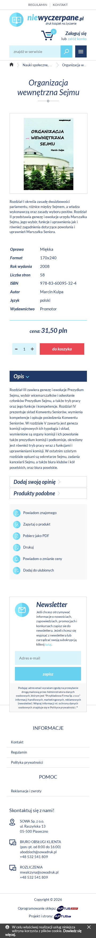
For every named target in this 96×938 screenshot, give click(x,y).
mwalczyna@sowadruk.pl (39, 872)
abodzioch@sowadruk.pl (38, 852)
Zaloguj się (76, 33)
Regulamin (37, 5)
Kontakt (60, 5)
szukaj (66, 51)
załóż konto (77, 38)
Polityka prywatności (27, 762)
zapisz (48, 673)
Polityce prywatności (62, 707)
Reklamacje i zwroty (26, 791)
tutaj (48, 644)
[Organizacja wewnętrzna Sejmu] (48, 153)
